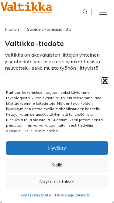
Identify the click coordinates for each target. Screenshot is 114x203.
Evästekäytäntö (36, 195)
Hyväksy (57, 148)
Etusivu (12, 29)
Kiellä (57, 165)
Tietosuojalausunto (72, 195)
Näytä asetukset (57, 181)
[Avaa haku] (85, 11)
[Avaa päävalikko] (103, 12)
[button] (105, 81)
